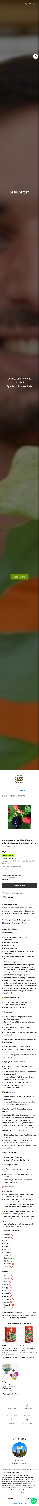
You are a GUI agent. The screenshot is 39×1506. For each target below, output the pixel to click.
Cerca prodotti (12, 1408)
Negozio (5, 796)
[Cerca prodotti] (35, 56)
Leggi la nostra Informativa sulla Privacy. (15, 1493)
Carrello (12, 1423)
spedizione (6, 869)
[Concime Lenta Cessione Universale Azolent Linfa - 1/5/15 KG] (10, 1334)
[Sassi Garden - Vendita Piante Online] (19, 779)
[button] (9, 897)
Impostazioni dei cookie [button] (19, 1503)
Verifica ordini (12, 1416)
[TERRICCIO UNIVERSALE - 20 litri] (28, 1334)
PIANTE (12, 796)
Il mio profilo (27, 1408)
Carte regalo (27, 1423)
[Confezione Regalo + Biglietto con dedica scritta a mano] (10, 1371)
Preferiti (27, 1416)
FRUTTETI (21, 796)
